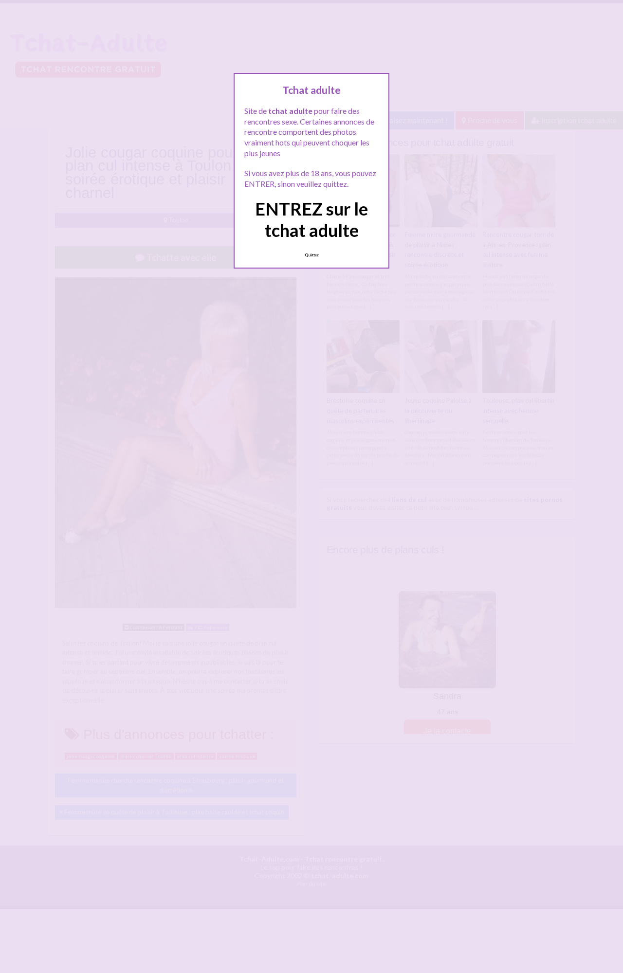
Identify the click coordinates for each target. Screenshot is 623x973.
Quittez (312, 254)
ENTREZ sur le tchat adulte (311, 219)
